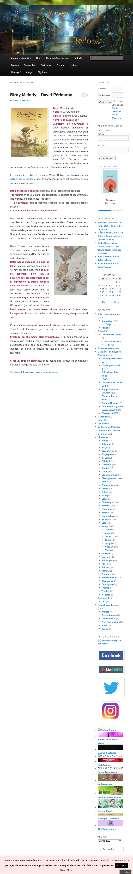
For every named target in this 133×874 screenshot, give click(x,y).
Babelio (70, 175)
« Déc (102, 302)
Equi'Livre (116, 756)
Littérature (103, 437)
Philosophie (108, 560)
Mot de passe (104, 94)
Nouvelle (106, 556)
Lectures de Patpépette (109, 797)
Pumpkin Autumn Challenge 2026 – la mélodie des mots (110, 226)
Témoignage (108, 584)
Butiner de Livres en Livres (108, 741)
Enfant (105, 491)
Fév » (116, 302)
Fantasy (105, 505)
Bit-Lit (105, 457)
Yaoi (107, 550)
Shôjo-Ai (109, 543)
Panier (105, 327)
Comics (105, 467)
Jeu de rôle (103, 423)
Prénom (101, 134)
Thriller (105, 591)
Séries (105, 628)
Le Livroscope (105, 783)
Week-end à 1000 (110, 413)
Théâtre (105, 587)
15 (116, 288)
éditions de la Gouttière (22, 178)
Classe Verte (111, 341)
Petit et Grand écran (108, 604)
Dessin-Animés (109, 615)
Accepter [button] (121, 865)
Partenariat (103, 598)
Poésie (105, 563)
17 (99, 292)
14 (113, 288)
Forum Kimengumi (107, 771)
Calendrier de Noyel (108, 351)
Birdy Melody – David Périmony (41, 95)
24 (99, 295)
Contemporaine (109, 474)
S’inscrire (116, 117)
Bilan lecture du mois (109, 313)
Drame (105, 488)
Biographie (107, 454)
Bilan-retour (107, 320)
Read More (66, 870)
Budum (112, 730)
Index (100, 420)
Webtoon (106, 594)
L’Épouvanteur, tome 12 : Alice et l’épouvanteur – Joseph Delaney (110, 236)
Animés (105, 611)
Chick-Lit (106, 461)
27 (110, 295)
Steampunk (107, 580)
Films (104, 625)
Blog (100, 331)
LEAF (104, 379)
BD (22, 371)
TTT (103, 601)
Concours (103, 416)
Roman (105, 570)
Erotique (106, 495)
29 (116, 295)
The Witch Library (107, 828)
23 (120, 292)
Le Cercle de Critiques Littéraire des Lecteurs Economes (109, 430)
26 (106, 295)
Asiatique (106, 444)
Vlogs (108, 324)
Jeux (107, 344)
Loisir (104, 522)
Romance (106, 574)
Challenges (103, 355)
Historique (107, 508)
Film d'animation (110, 622)
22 (116, 292)
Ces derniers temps (111, 334)
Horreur (105, 512)
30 (120, 295)
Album (105, 440)
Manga (105, 526)
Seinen (108, 536)
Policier (105, 567)
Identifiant (102, 88)
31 (99, 298)
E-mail (101, 145)
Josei (108, 532)
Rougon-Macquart (110, 403)
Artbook (109, 529)
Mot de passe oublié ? (116, 111)
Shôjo (108, 539)
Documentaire (108, 485)
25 (103, 295)
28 (113, 295)
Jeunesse (29, 371)
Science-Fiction (109, 577)
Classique (106, 464)
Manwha (106, 553)
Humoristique (108, 515)
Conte (104, 471)
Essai (104, 498)
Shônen (109, 546)
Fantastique (107, 502)
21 (113, 292)
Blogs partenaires (107, 348)
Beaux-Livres (108, 450)
